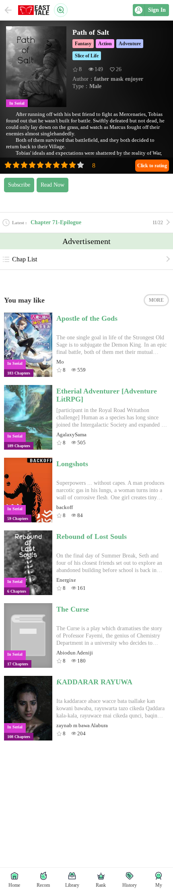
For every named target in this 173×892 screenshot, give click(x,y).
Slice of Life (87, 56)
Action (105, 43)
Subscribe (19, 185)
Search (61, 10)
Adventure (130, 43)
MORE (156, 300)
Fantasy (83, 43)
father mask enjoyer (118, 79)
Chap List (24, 259)
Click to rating (152, 165)
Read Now (52, 185)
